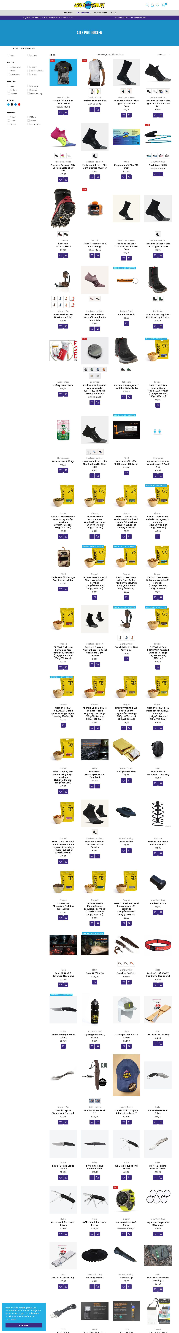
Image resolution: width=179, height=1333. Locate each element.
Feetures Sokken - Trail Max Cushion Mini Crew (126, 246)
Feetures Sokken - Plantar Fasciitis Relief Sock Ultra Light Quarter (95, 651)
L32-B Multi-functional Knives (63, 1223)
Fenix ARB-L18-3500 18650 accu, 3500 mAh (126, 462)
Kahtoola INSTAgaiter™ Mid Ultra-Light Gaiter (158, 316)
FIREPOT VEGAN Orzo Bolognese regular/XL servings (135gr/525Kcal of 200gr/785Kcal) (157, 713)
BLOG (113, 12)
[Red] (19, 104)
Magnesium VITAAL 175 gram (126, 166)
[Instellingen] (152, 5)
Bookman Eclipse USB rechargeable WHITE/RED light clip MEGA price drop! (94, 389)
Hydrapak (34, 86)
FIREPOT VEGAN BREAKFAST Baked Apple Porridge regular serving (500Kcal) (63, 712)
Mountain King (36, 93)
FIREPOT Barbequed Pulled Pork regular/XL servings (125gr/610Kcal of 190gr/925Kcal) (158, 522)
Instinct (33, 90)
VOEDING (67, 12)
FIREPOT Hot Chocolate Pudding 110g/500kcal (63, 906)
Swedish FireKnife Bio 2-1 (94, 1112)
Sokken (33, 67)
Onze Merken (83, 12)
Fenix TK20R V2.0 (95, 973)
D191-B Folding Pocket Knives (63, 1036)
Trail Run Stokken (37, 71)
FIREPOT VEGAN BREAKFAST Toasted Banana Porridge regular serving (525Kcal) (158, 653)
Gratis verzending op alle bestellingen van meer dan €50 (50, 17)
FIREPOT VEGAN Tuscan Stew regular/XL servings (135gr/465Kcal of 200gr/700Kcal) (94, 522)
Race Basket (126, 841)
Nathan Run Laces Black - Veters (158, 843)
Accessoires (15, 67)
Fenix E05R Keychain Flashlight (158, 1279)
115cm (13, 121)
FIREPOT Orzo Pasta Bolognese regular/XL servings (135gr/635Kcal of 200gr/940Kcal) (157, 583)
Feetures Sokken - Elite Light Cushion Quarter (94, 166)
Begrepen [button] (23, 1325)
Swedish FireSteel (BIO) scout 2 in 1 (63, 316)
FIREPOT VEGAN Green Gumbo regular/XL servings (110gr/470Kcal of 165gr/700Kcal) (63, 522)
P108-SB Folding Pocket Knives (94, 1167)
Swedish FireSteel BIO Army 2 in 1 (126, 648)
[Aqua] (8, 104)
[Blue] (15, 104)
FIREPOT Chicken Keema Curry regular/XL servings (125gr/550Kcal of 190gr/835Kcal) (158, 391)
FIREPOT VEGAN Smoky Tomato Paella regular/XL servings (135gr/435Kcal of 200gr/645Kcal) (95, 713)
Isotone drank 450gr (63, 461)
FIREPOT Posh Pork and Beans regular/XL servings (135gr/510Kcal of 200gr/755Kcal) (126, 909)
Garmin (13, 93)
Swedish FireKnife (126, 973)
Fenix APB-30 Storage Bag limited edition (63, 579)
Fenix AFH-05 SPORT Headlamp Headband (158, 974)
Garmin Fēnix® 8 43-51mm (126, 1223)
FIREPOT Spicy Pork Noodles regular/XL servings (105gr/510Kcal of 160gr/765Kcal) (63, 777)
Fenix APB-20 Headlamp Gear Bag (158, 773)
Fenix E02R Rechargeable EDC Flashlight (95, 774)
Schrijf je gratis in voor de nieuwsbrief (130, 17)
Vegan (33, 74)
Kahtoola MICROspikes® (63, 245)
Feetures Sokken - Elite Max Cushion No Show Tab (94, 464)
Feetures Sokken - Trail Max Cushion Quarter (95, 844)
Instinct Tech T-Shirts (95, 100)
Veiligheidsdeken (126, 771)
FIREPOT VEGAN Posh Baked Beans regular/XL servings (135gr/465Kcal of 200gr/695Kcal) (126, 713)
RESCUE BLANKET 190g (63, 1277)
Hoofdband (15, 74)
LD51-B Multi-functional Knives (94, 1223)
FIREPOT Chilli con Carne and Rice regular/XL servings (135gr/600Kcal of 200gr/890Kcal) (63, 653)
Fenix (12, 86)
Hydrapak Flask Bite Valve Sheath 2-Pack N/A (158, 464)
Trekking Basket (95, 1277)
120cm (13, 124)
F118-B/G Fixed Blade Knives (63, 1167)
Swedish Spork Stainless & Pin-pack (63, 1112)
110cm (13, 117)
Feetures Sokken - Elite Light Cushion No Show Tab (158, 103)
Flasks (13, 71)
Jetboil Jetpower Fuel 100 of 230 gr (94, 245)
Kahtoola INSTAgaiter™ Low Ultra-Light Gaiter (126, 386)
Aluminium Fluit (126, 314)
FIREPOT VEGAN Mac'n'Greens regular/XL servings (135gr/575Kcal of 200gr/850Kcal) (94, 909)
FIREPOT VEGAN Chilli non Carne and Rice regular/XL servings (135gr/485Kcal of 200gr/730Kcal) (63, 847)
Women (33, 55)
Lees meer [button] (11, 1319)
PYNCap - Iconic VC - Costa (126, 1036)
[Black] (12, 104)
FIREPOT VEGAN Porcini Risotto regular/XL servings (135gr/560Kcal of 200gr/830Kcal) (95, 583)
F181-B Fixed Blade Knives (157, 1112)
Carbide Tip (126, 1277)
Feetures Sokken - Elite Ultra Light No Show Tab (63, 168)
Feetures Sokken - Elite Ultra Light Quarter (158, 245)
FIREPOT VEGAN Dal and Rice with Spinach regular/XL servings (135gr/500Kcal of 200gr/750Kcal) (126, 522)
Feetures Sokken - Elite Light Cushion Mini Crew (126, 103)
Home (15, 48)
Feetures (13, 90)
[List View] (54, 54)
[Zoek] (147, 5)
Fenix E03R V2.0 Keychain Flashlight (63, 974)
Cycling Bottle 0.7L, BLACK (95, 1036)
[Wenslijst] (157, 5)
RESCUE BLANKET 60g (158, 1034)
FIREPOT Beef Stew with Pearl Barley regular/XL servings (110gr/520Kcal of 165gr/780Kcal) (126, 583)
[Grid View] (50, 54)
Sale (52, 60)
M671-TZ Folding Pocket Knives (158, 1167)
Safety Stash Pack (63, 385)
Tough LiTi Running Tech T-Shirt (63, 102)
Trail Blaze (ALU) (158, 165)
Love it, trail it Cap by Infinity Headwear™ (126, 1112)
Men (12, 55)
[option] (49, 17)
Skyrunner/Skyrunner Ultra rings (158, 1223)
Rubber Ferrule (158, 903)
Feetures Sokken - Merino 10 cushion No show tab (95, 317)
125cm (33, 117)
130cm (33, 121)
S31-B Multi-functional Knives (126, 1167)
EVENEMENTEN (100, 12)
